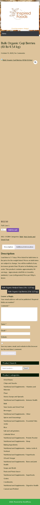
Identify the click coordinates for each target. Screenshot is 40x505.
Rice (5, 427)
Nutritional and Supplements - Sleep (17, 441)
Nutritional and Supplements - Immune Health (20, 400)
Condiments (8, 482)
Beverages (7, 411)
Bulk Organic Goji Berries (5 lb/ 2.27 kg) (23, 292)
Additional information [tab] (24, 247)
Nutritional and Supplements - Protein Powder (21, 438)
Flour (6, 393)
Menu (4, 34)
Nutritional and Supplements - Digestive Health (21, 485)
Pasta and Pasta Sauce (12, 472)
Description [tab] (8, 247)
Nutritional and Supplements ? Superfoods (19, 455)
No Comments (19, 53)
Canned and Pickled (11, 489)
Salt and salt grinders (11, 431)
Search (26, 368)
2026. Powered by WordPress (20, 502)
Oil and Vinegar (9, 458)
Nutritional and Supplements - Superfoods (19, 475)
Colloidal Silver (9, 434)
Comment (5, 306)
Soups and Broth (10, 468)
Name (3, 324)
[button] (35, 62)
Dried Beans (8, 380)
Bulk (21, 237)
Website (4, 337)
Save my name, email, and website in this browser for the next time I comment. (19, 347)
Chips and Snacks (10, 383)
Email (3, 331)
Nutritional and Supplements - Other (17, 414)
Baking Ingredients (11, 445)
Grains (6, 479)
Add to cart (12, 230)
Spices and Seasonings (12, 417)
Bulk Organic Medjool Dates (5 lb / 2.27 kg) (18, 288)
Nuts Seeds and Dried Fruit (14, 407)
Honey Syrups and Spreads (14, 397)
